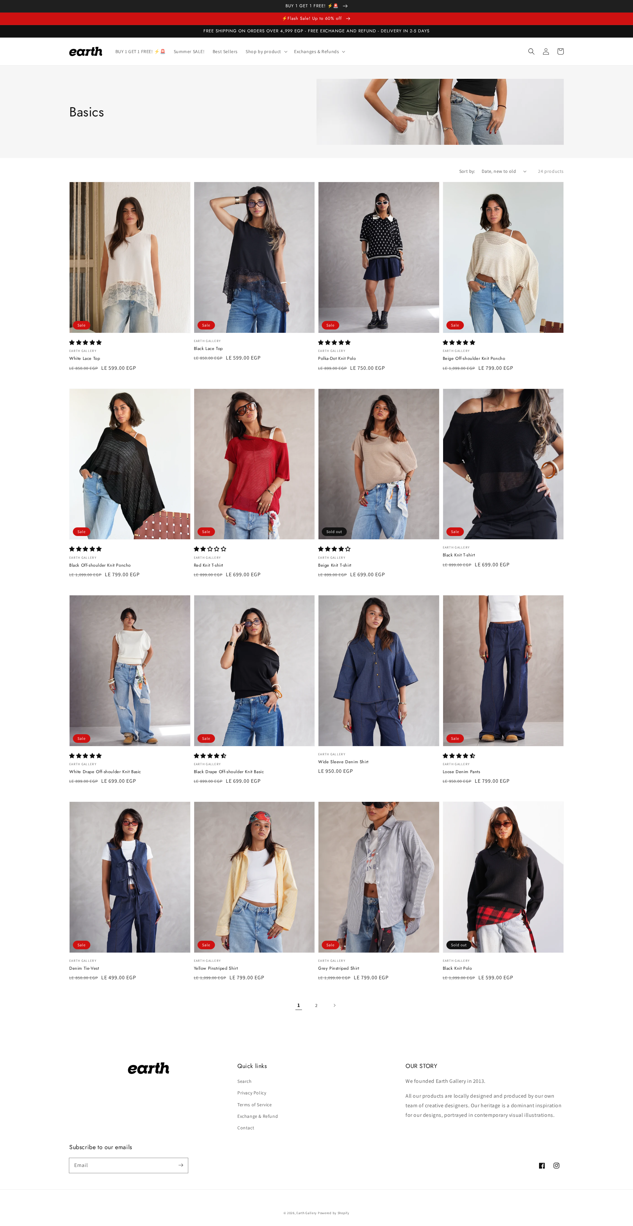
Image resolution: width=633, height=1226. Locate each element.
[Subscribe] (180, 1165)
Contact (245, 1128)
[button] (531, 51)
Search (244, 1081)
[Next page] (334, 1005)
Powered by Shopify (333, 1213)
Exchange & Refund (257, 1116)
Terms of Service (254, 1105)
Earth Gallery (306, 1213)
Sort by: (467, 171)
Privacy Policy (251, 1093)
